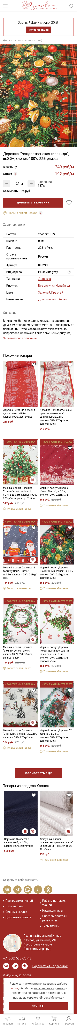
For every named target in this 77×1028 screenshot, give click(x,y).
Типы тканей (50, 926)
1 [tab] (36, 142)
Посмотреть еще (38, 773)
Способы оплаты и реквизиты (54, 918)
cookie (14, 988)
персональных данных (49, 988)
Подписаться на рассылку (50, 966)
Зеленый (44, 292)
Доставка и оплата (18, 917)
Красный (57, 292)
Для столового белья (52, 299)
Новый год (63, 285)
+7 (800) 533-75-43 (17, 958)
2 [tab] (39, 142)
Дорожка (44, 278)
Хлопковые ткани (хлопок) (25, 40)
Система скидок (16, 911)
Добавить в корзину (33, 202)
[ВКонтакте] (7, 889)
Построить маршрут (37, 948)
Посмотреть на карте (38, 944)
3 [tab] (42, 142)
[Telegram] (17, 889)
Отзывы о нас (15, 906)
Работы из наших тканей (54, 903)
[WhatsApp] (28, 889)
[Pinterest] (38, 889)
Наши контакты (52, 910)
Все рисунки (46, 285)
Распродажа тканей (19, 900)
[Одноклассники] (48, 889)
